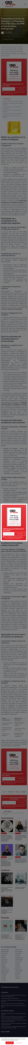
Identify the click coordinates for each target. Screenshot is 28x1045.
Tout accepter (10, 1042)
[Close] (24, 506)
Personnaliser (19, 1042)
